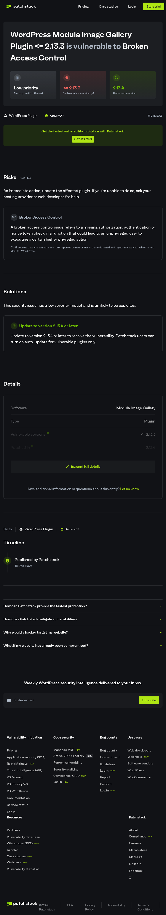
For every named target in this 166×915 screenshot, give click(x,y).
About (134, 830)
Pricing (83, 6)
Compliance (141, 836)
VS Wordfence (18, 791)
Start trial (154, 6)
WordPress (136, 770)
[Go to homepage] (22, 905)
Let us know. (129, 489)
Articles (13, 850)
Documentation (18, 798)
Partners (14, 830)
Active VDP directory (72, 756)
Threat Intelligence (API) (25, 770)
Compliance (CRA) (69, 776)
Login (132, 6)
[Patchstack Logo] (21, 6)
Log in (11, 812)
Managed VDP (66, 750)
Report (105, 777)
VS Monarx (15, 777)
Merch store (138, 850)
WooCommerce (139, 777)
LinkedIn (135, 864)
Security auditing (66, 769)
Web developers (140, 750)
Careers (135, 843)
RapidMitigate (20, 764)
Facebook (136, 871)
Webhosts (138, 757)
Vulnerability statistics (23, 869)
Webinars (17, 862)
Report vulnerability (68, 762)
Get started (83, 139)
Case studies (108, 6)
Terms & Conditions (145, 905)
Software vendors (141, 763)
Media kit (136, 857)
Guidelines (108, 764)
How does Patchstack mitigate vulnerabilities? (40, 619)
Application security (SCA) (26, 757)
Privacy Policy (90, 905)
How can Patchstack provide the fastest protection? (45, 606)
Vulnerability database (23, 837)
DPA (70, 905)
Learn (107, 770)
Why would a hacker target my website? (35, 632)
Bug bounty (109, 750)
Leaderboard (110, 757)
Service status (18, 805)
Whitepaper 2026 (23, 843)
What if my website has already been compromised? (45, 645)
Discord (106, 784)
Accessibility (116, 905)
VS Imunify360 (18, 784)
